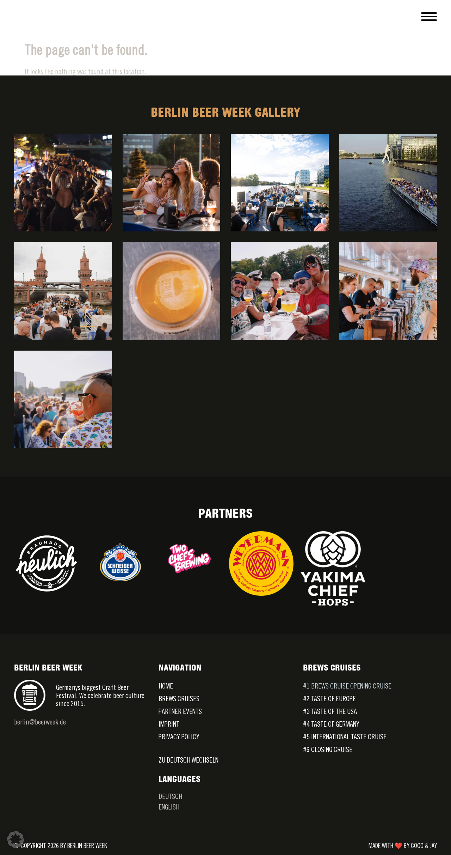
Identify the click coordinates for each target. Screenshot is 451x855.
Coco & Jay (424, 845)
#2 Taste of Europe (329, 699)
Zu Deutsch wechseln (188, 760)
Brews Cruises (179, 699)
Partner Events (180, 711)
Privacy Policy (179, 737)
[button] (15, 839)
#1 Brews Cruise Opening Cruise (347, 686)
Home (166, 686)
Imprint (169, 724)
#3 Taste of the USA (330, 711)
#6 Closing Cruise (327, 749)
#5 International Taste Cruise (345, 737)
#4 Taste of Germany (331, 724)
